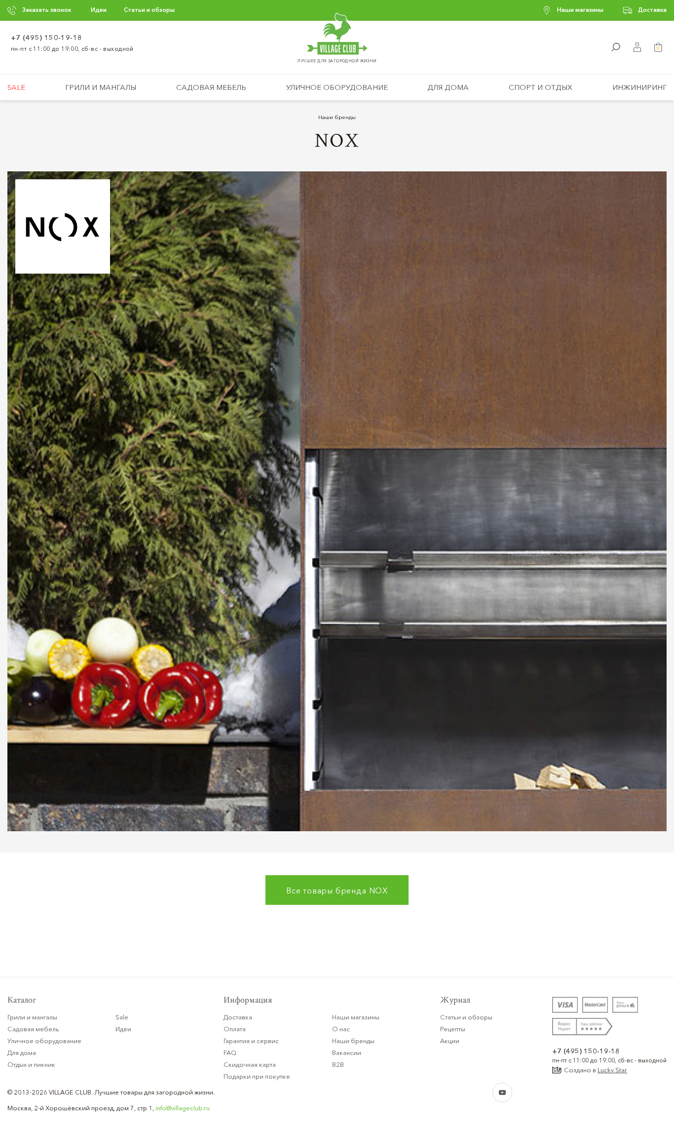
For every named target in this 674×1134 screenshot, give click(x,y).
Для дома (448, 87)
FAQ (230, 1052)
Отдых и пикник (31, 1064)
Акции (449, 1041)
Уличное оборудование (337, 87)
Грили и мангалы (100, 87)
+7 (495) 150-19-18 (46, 37)
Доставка (652, 9)
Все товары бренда (337, 890)
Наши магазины (580, 9)
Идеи (99, 9)
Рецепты (452, 1029)
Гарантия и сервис (251, 1041)
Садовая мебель (211, 87)
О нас (341, 1029)
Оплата (235, 1029)
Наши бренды (337, 117)
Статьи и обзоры (149, 9)
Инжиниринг (639, 87)
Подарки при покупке (257, 1076)
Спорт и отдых (540, 87)
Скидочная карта (250, 1064)
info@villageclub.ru (182, 1108)
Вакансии (346, 1052)
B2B (338, 1064)
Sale (16, 87)
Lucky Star (612, 1070)
